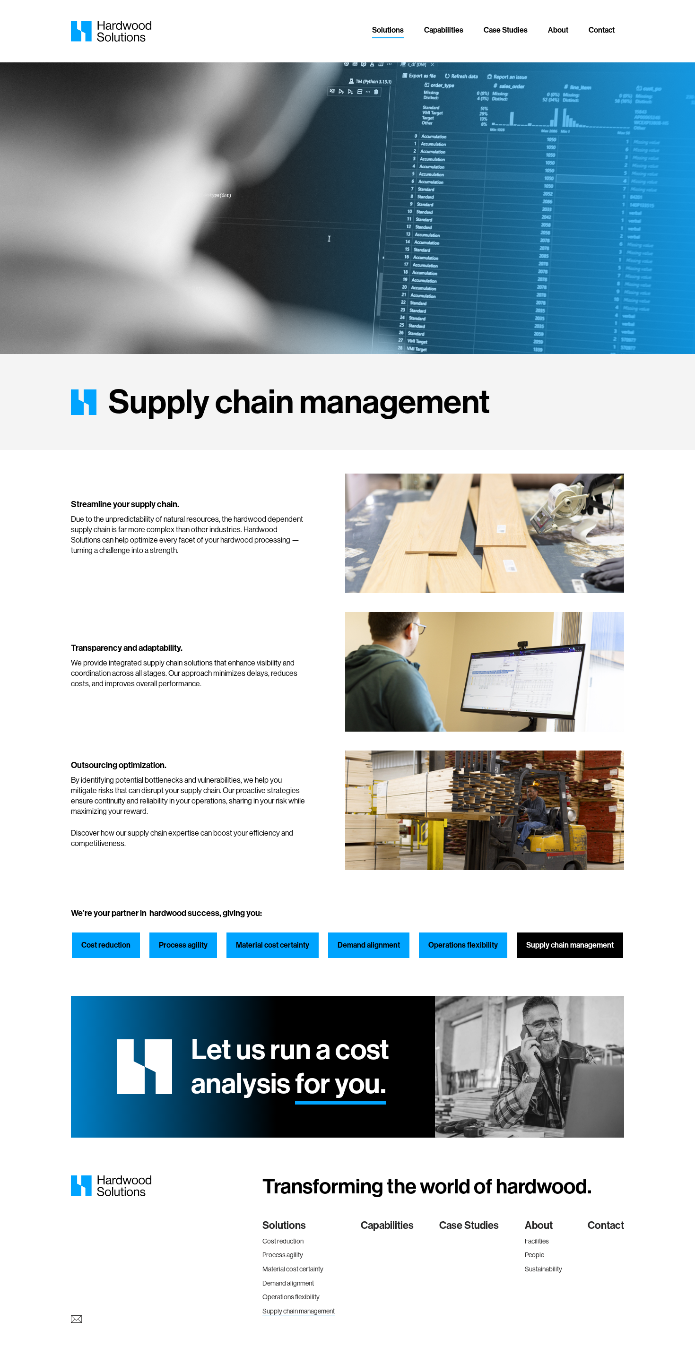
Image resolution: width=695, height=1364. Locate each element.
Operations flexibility (463, 945)
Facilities (537, 1241)
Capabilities (443, 30)
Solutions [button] (388, 30)
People (534, 1255)
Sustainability (543, 1269)
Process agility (183, 945)
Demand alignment (369, 945)
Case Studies (506, 30)
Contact (602, 30)
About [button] (558, 30)
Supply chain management (570, 945)
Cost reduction (105, 945)
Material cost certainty (272, 945)
